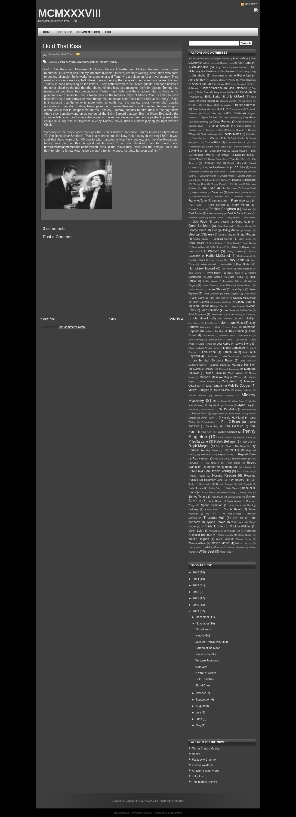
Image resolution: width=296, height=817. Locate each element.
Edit (108, 32)
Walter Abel (250, 530)
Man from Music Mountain (211, 641)
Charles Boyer (195, 125)
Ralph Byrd (247, 441)
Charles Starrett (236, 130)
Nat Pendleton (228, 409)
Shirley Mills (246, 492)
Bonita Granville (245, 105)
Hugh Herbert (243, 264)
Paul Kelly (206, 431)
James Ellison (226, 285)
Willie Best (206, 551)
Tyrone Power (216, 522)
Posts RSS (64, 32)
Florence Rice (222, 196)
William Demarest (235, 547)
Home (47, 32)
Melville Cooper (239, 385)
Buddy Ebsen (232, 113)
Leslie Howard (205, 343)
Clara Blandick (199, 138)
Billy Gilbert (235, 96)
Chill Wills (251, 134)
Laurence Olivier (227, 335)
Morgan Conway (225, 405)
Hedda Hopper (196, 260)
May (199, 725)
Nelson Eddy (199, 413)
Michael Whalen (197, 395)
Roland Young (196, 475)
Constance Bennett (236, 142)
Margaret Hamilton (244, 364)
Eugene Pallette (199, 192)
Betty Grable (220, 92)
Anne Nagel (218, 75)
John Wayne (211, 322)
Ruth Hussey (195, 488)
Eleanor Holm (199, 184)
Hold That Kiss (62, 46)
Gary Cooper (221, 221)
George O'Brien (200, 234)
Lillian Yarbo (213, 347)
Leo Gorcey (241, 339)
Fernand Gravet (201, 196)
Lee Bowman (245, 335)
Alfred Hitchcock (211, 62)
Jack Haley (235, 276)
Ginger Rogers (246, 234)
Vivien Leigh (196, 530)
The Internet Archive (204, 781)
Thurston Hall (214, 517)
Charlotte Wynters (209, 134)
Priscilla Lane (198, 441)
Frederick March (196, 217)
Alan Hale (239, 58)
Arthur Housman (248, 79)
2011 (196, 598)
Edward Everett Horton (216, 179)
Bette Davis (203, 92)
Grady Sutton (249, 243)
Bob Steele (208, 105)
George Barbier (244, 226)
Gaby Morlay (233, 217)
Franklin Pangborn (222, 208)
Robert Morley (245, 466)
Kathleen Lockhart (215, 331)
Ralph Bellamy (224, 441)
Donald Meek (235, 163)
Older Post (176, 318)
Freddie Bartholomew (240, 213)
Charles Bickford (244, 121)
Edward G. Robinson (244, 179)
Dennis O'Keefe (66, 61)
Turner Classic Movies (206, 748)
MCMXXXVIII (69, 13)
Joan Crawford (238, 306)
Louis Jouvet (211, 356)
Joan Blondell (220, 306)
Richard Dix (220, 458)
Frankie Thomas (196, 209)
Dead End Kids (218, 150)
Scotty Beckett (208, 492)
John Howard (224, 318)
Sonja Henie (215, 501)
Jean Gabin (198, 297)
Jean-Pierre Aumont (219, 297)
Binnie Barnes (207, 100)
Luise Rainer (224, 360)
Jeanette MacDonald (244, 297)
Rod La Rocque (244, 471)
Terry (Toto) (210, 513)
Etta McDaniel (249, 188)
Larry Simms (208, 335)
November (203, 623)
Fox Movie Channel (204, 759)
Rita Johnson (212, 462)
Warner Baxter (243, 539)
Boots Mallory (199, 109)
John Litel (244, 318)
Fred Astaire (195, 213)
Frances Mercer (243, 196)
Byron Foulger (209, 117)
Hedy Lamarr (216, 260)
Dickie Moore (195, 159)
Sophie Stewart (234, 501)
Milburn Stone (220, 401)
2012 (196, 592)
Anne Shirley (196, 79)
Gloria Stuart (233, 243)
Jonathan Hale (232, 322)
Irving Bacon (214, 272)
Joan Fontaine (210, 310)
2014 (196, 579)
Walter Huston (245, 534)
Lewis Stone (243, 343)
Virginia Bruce (212, 525)
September (203, 699)
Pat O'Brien (230, 421)
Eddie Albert (219, 171)
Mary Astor (229, 381)
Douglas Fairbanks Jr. (215, 167)
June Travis (231, 327)
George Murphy (244, 230)
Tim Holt (238, 518)
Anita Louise (239, 67)
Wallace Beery (216, 530)
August (200, 706)
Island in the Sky (205, 654)
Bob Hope (193, 105)
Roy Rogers (236, 479)
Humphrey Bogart (201, 268)
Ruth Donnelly (245, 484)
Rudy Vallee (205, 484)
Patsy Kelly (212, 426)
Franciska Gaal (219, 200)
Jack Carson (214, 276)
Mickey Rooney (108, 61)
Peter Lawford (225, 437)
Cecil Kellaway (200, 121)
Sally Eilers (231, 488)
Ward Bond (223, 539)
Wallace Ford (233, 530)
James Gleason (244, 285)
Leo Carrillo (209, 339)
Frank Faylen (195, 204)
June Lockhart (212, 327)
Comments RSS (88, 32)
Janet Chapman (211, 293)
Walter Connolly (225, 534)
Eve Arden (217, 192)
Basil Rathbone (237, 88)
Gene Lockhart (199, 225)
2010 (196, 604)
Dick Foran (204, 154)
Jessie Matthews (222, 301)
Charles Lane (194, 130)
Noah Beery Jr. (236, 413)
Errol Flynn (208, 188)
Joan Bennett (201, 306)
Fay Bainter (250, 192)
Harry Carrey (235, 251)
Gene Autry (242, 221)
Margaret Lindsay (203, 368)
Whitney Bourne (213, 547)
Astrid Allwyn (218, 84)
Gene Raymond (225, 226)
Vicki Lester (237, 522)
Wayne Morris (220, 543)
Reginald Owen (247, 454)
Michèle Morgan (224, 395)
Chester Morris (231, 134)
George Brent (197, 230)
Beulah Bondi (238, 92)
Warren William (197, 543)
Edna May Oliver (208, 175)
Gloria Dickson (216, 243)
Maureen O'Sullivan (87, 61)
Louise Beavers (228, 356)
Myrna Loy (244, 405)
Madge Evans (218, 364)
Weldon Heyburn (243, 543)
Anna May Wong (247, 71)
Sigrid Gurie (217, 496)
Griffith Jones (216, 247)
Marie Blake (214, 373)
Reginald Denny (226, 454)
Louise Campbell (248, 356)
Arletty (232, 79)
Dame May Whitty (217, 146)
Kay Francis (236, 331)
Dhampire (176, 812)
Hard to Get (202, 635)
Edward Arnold (227, 175)
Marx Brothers (207, 381)
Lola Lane (209, 352)
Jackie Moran (210, 281)
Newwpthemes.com (141, 812)
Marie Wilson (235, 373)
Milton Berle (238, 401)
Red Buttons (207, 454)
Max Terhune (214, 385)
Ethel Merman (229, 188)
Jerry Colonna (201, 301)
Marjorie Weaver (233, 377)
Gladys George (200, 238)
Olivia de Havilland (231, 417)
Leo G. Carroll (225, 339)
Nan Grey (193, 409)
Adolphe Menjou (221, 58)
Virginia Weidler (240, 526)
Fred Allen (247, 209)
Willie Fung (225, 551)
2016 (196, 572)
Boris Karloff (217, 109)
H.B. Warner (209, 250)
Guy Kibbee (232, 247)
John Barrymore (197, 314)
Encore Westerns (202, 765)
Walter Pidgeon (198, 539)
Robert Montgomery (219, 466)
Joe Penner (229, 310)
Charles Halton (244, 125)
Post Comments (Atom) (72, 327)
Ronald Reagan (224, 475)
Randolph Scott (223, 446)
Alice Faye (228, 62)
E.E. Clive (239, 167)
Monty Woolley (204, 405)
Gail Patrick (250, 217)
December (203, 617)
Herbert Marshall (208, 264)
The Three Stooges (231, 513)
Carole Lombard (230, 117)
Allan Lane (244, 62)
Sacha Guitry (215, 488)
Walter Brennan (202, 534)
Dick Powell (222, 154)
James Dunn (208, 285)
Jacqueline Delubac (232, 281)
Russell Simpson (224, 484)
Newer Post (47, 318)
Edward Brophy (245, 175)
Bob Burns (247, 100)
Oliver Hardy (207, 417)
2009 (196, 611)
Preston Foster (244, 437)
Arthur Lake (199, 84)
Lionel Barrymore (234, 347)
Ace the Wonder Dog (198, 58)
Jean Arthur (250, 293)
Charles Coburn (219, 125)
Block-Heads (203, 629)
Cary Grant (249, 117)
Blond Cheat (203, 685)
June (199, 719)
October (201, 693)
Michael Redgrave (243, 390)
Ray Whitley (232, 450)
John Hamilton (201, 318)
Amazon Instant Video (205, 770)
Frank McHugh (216, 204)
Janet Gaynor (231, 293)
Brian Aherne (236, 109)
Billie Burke (212, 96)
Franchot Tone (197, 200)
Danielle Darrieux (242, 146)
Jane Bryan (237, 289)
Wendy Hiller (194, 547)
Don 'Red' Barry (239, 159)
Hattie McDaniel (218, 255)
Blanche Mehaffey (229, 100)
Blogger (179, 800)
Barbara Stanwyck (237, 84)
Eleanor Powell (218, 184)
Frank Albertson (241, 200)
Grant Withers (199, 247)
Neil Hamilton (249, 409)
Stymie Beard (233, 509)
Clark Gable (237, 138)
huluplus (197, 776)
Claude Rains (212, 142)
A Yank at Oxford (205, 673)
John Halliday (249, 314)
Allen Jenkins (198, 66)
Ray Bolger (240, 446)
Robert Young (220, 470)
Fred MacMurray (215, 213)
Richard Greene (239, 458)
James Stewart (216, 289)
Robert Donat (233, 462)
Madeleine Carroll (197, 364)
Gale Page (200, 221)
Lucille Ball (200, 360)
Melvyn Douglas (198, 390)
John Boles (216, 314)
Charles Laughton (214, 130)
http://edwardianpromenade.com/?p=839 (71, 147)
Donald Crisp (212, 163)
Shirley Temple (197, 496)
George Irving (221, 230)
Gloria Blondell (196, 243)
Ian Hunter (227, 268)
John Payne (194, 322)
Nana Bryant (208, 409)
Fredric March (216, 217)
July (199, 712)
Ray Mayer (212, 450)
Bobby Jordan (224, 105)
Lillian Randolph (196, 347)
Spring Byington (211, 505)
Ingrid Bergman (244, 268)
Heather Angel (244, 255)
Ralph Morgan (199, 445)
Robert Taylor (196, 471)
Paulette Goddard (227, 431)
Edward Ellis (194, 179)
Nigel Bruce (218, 413)
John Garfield (232, 314)
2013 (196, 585)
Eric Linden (235, 184)
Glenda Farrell (223, 238)
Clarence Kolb (218, 138)
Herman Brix (226, 264)
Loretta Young (232, 352)
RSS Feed (251, 4)
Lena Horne (194, 339)
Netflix (196, 754)
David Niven (196, 150)
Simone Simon (234, 496)
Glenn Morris (245, 238)
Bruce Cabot (210, 113)
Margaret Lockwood (229, 368)
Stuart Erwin (211, 509)
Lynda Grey (245, 360)
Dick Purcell (243, 154)
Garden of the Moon (207, 648)
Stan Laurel (235, 505)
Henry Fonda (236, 260)
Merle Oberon (222, 390)
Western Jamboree (207, 660)
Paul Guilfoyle (234, 426)
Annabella (198, 75)
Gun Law (201, 666)
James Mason (195, 289)
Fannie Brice (234, 192)
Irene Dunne (194, 272)
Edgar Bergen (236, 171)
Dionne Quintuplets (217, 159)
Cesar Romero (222, 121)
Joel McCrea (246, 310)
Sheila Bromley (228, 492)
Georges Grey (225, 234)
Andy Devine (222, 67)
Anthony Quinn (217, 79)
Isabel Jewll (233, 272)
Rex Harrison (201, 458)
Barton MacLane (212, 88)
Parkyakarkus (208, 422)
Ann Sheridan (208, 71)
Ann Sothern (228, 71)
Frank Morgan (241, 204)
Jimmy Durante (246, 301)
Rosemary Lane (213, 479)
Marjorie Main (209, 377)
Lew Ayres (223, 343)
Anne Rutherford (240, 75)
